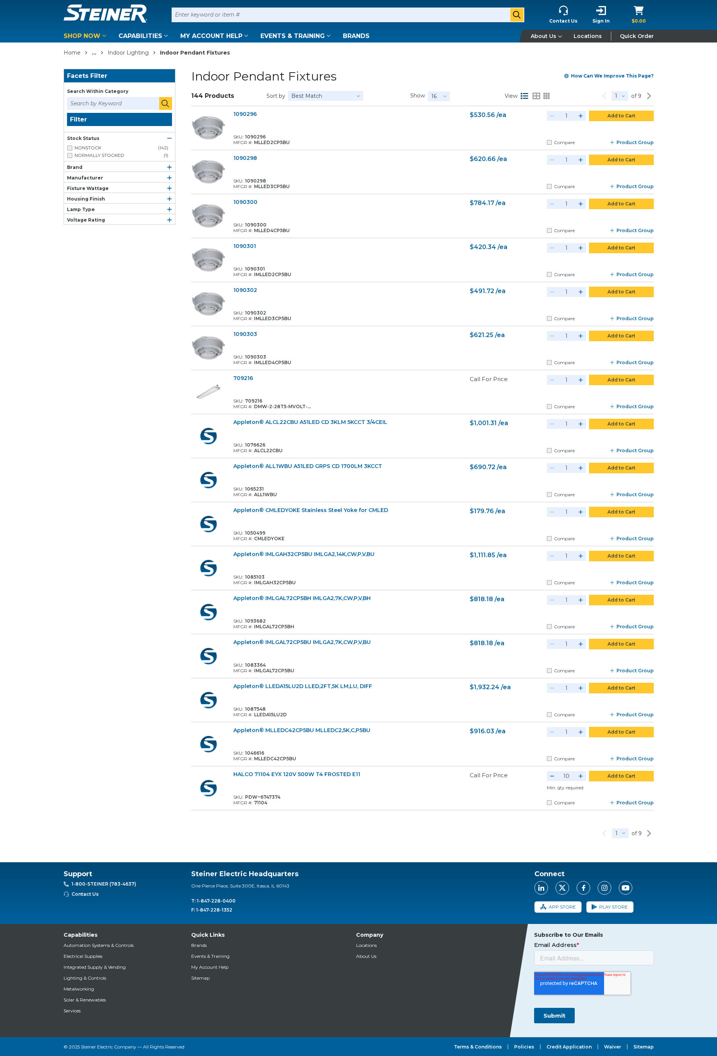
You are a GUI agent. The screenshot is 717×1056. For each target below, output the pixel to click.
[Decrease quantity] (552, 116)
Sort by (275, 96)
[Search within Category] (165, 103)
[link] (604, 96)
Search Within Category (97, 91)
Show (417, 95)
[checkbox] (69, 148)
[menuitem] (86, 36)
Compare (564, 142)
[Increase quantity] (580, 116)
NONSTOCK (121, 147)
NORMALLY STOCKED (121, 155)
